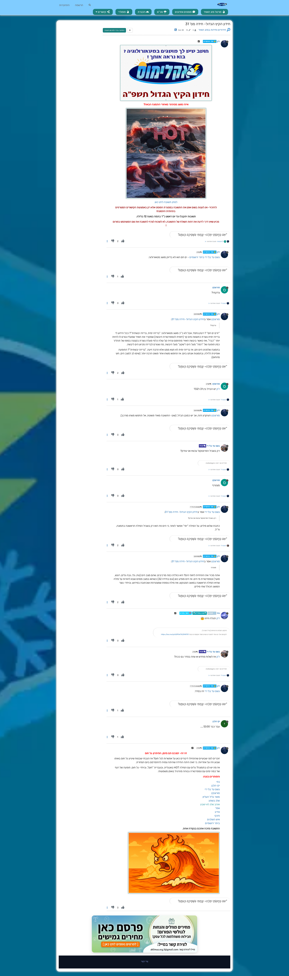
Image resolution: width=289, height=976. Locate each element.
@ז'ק (198, 252)
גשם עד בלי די (212, 257)
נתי (218, 613)
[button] (103, 12)
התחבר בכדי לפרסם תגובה (114, 30)
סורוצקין (216, 287)
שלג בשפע (214, 800)
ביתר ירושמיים (196, 257)
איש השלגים (213, 819)
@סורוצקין (197, 314)
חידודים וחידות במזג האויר (212, 29)
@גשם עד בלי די (195, 507)
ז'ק (218, 41)
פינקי (217, 815)
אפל (217, 808)
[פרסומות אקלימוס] (144, 934)
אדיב (217, 811)
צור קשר (144, 961)
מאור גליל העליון (211, 796)
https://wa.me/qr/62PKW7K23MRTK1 (175, 634)
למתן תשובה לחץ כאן (166, 202)
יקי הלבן (216, 721)
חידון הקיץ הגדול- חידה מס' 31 (187, 319)
